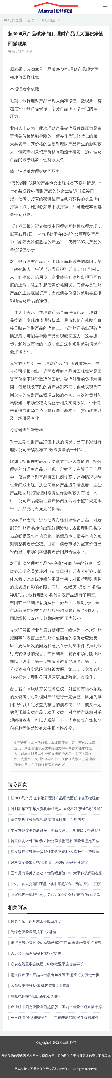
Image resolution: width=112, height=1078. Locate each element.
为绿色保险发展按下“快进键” (34, 932)
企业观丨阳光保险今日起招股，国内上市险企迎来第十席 (56, 1007)
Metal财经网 (68, 1043)
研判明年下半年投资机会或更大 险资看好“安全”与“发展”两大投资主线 (56, 811)
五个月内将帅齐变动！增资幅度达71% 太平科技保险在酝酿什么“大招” (56, 875)
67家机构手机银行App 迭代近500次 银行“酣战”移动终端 (56, 895)
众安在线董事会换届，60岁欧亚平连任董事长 (47, 964)
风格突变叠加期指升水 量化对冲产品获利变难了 (49, 862)
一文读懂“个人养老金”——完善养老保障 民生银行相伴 (55, 1018)
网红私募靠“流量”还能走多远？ (36, 996)
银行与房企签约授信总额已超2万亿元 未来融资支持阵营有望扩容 (56, 944)
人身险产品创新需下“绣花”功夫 (36, 953)
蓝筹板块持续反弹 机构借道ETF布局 (40, 986)
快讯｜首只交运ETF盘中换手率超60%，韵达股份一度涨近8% (56, 886)
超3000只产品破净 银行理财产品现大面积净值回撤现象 (55, 798)
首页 (31, 20)
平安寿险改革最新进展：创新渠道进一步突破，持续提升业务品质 (56, 832)
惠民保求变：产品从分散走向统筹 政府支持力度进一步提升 (55, 976)
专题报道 (48, 20)
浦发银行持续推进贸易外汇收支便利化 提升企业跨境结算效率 (55, 853)
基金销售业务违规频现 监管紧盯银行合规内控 (48, 820)
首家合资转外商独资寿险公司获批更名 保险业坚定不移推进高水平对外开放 (55, 843)
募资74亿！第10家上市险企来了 (36, 921)
